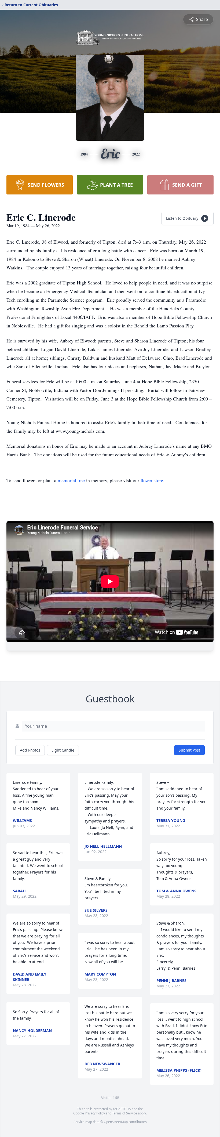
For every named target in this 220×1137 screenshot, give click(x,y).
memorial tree (71, 480)
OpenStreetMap (116, 1122)
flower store (152, 480)
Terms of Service (124, 1113)
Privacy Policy (95, 1113)
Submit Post (189, 750)
